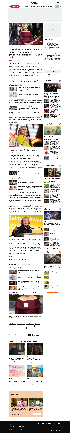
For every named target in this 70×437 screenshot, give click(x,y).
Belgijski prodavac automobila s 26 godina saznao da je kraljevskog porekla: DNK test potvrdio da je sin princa (52, 44)
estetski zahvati (30, 323)
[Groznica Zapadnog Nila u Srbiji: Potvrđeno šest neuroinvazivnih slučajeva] (52, 130)
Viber (25, 264)
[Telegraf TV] (60, 431)
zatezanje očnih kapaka (15, 328)
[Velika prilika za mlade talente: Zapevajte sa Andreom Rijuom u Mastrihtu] (46, 111)
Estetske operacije (21, 323)
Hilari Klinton (20, 99)
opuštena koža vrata (29, 325)
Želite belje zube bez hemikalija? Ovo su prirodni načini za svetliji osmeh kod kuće (52, 64)
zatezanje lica (26, 74)
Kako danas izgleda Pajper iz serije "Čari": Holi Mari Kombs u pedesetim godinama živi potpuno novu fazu (52, 49)
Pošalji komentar (37, 335)
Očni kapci (24, 328)
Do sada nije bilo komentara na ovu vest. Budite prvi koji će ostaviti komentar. (17, 335)
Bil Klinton (37, 323)
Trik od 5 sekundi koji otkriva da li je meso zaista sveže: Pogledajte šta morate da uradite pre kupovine (52, 54)
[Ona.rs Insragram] (57, 431)
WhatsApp (21, 264)
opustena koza (19, 325)
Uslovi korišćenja (16, 317)
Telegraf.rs (12, 2)
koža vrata (12, 325)
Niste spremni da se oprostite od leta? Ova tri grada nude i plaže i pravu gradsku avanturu (52, 59)
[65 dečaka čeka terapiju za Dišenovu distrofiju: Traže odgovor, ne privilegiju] (46, 158)
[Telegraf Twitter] (54, 431)
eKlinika (48, 124)
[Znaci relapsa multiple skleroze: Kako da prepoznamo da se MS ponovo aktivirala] (46, 143)
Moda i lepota (11, 46)
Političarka (37, 325)
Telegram (30, 264)
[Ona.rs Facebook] (51, 431)
